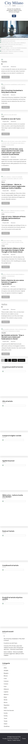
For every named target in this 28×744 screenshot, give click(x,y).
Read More (5, 77)
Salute (5, 707)
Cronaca (3, 146)
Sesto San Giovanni (9, 710)
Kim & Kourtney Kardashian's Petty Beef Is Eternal (12, 91)
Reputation (13, 30)
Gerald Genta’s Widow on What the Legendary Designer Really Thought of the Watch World (13, 250)
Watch (3, 245)
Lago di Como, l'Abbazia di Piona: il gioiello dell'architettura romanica (13, 218)
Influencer (6, 689)
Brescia (6, 675)
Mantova (6, 694)
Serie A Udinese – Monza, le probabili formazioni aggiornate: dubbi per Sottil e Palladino (13, 186)
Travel (5, 718)
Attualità (3, 332)
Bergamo (6, 673)
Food (2, 116)
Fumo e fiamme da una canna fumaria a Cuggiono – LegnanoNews (12, 282)
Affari (5, 668)
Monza (3, 182)
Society (3, 88)
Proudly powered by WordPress (11, 738)
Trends (5, 721)
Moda (5, 697)
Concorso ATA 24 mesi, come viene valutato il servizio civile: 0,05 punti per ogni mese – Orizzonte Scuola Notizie (12, 151)
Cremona (6, 681)
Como (2, 214)
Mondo (5, 699)
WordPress (4, 304)
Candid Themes (16, 740)
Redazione (19, 36)
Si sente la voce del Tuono (11, 119)
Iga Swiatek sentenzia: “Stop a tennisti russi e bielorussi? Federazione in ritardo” (12, 337)
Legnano (3, 277)
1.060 (14, 360)
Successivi (21, 360)
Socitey (6, 715)
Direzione (18, 38)
